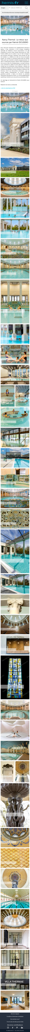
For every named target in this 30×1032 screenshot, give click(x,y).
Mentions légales (15, 1014)
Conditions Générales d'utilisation (15, 1016)
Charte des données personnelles (15, 1021)
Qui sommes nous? (15, 1019)
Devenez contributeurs (15, 1025)
